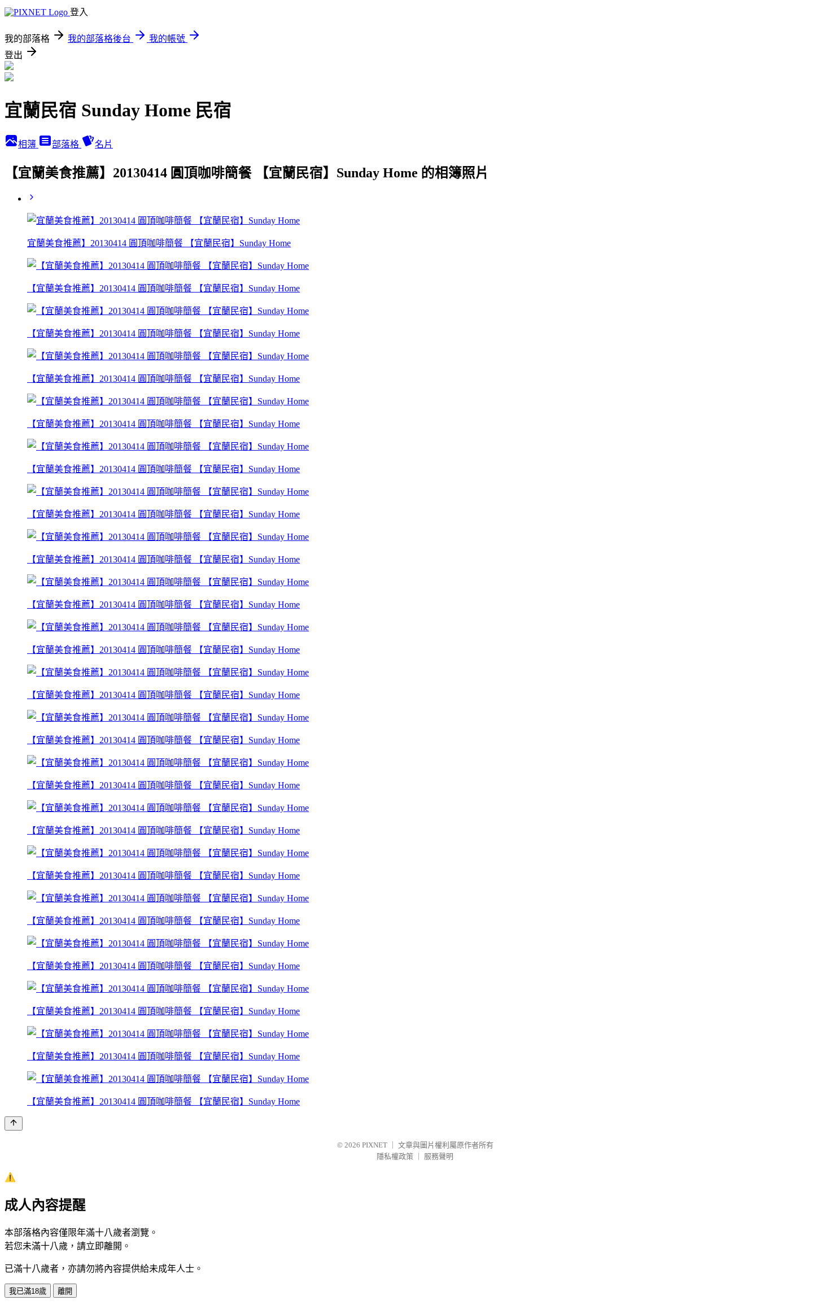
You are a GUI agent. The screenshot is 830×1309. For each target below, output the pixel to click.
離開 (65, 1291)
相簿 (28, 144)
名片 (104, 144)
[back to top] (14, 1123)
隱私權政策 (395, 1156)
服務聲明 (438, 1156)
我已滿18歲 (27, 1291)
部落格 (66, 144)
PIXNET (374, 1145)
